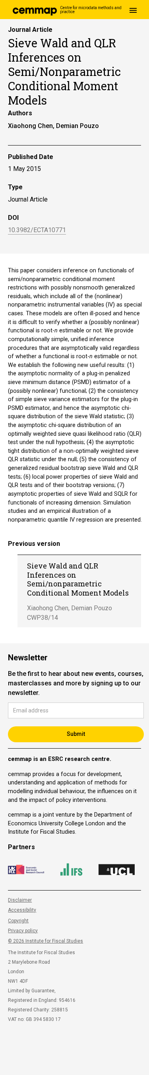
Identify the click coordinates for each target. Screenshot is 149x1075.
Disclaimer (20, 900)
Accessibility (22, 910)
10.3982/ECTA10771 (37, 230)
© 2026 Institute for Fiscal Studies (45, 941)
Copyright (18, 921)
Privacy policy (23, 930)
